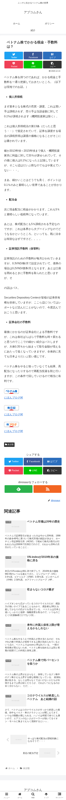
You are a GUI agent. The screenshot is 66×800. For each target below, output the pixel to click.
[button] (59, 478)
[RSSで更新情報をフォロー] (47, 489)
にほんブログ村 (13, 397)
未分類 (10, 444)
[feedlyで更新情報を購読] (18, 489)
